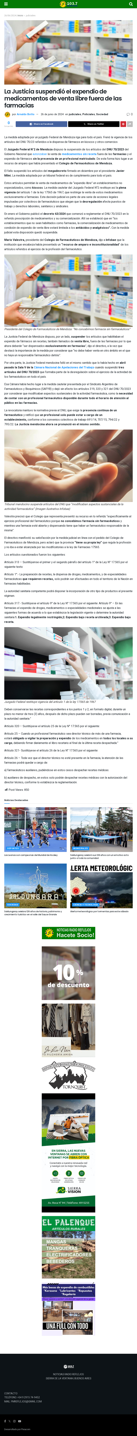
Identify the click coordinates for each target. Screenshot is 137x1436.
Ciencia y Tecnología (85, 904)
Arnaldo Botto (25, 114)
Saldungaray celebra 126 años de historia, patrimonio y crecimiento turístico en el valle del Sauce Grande (33, 913)
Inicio (20, 15)
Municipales (80, 848)
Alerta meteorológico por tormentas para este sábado (99, 911)
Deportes (13, 848)
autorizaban (40, 154)
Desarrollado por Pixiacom (17, 1429)
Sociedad (102, 114)
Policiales (88, 114)
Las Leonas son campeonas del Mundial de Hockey (31, 855)
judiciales (30, 15)
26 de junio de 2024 (52, 114)
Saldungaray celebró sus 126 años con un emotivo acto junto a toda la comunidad (99, 857)
